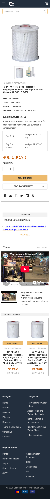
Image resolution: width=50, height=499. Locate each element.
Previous (42, 314)
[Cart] (47, 4)
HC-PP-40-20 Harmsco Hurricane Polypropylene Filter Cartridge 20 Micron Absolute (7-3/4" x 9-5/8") (37, 359)
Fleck (28, 462)
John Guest (31, 467)
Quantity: (8, 163)
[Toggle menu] (3, 3)
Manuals (6, 412)
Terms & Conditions (11, 427)
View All (30, 476)
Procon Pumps (9, 468)
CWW (4, 473)
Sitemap (6, 436)
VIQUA (5, 463)
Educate (6, 417)
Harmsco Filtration (10, 458)
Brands (5, 407)
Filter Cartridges (35, 435)
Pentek (5, 454)
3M (27, 471)
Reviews (6, 422)
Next (46, 314)
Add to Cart (13, 343)
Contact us (7, 432)
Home (5, 402)
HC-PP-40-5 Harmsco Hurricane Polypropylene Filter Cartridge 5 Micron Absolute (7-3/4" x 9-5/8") (13, 359)
